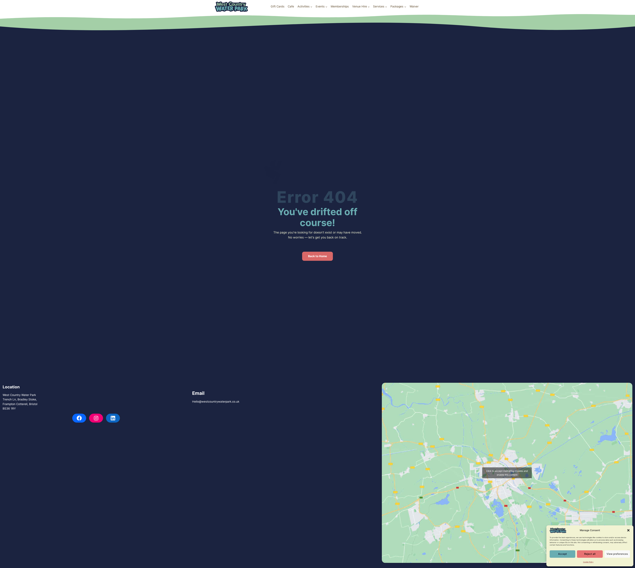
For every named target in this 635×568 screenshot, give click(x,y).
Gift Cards (277, 6)
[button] (628, 530)
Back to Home (317, 256)
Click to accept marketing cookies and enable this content (507, 473)
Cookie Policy (588, 562)
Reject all (589, 553)
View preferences (617, 553)
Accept (562, 553)
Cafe (291, 6)
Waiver (414, 6)
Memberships (340, 6)
